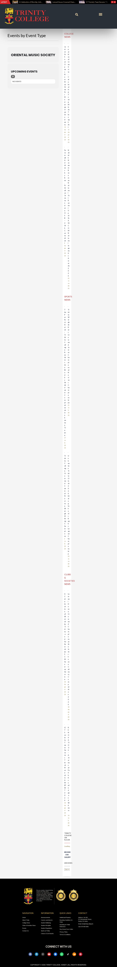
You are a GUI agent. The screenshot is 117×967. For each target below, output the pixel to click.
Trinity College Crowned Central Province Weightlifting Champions (65, 496)
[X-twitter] (87, 954)
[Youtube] (49, 954)
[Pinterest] (80, 954)
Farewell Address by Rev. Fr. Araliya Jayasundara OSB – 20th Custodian (65, 195)
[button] (77, 14)
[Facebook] (30, 954)
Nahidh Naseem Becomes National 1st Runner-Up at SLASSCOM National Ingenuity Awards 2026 (68, 213)
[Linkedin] (36, 954)
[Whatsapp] (62, 954)
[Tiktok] (68, 954)
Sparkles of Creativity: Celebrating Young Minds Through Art (68, 87)
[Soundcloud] (74, 954)
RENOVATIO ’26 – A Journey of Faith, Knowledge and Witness (68, 770)
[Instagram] (43, 954)
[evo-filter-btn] (13, 76)
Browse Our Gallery (67, 854)
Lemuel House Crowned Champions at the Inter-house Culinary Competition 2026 (68, 649)
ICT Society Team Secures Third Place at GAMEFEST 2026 (76, 2)
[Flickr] (55, 954)
